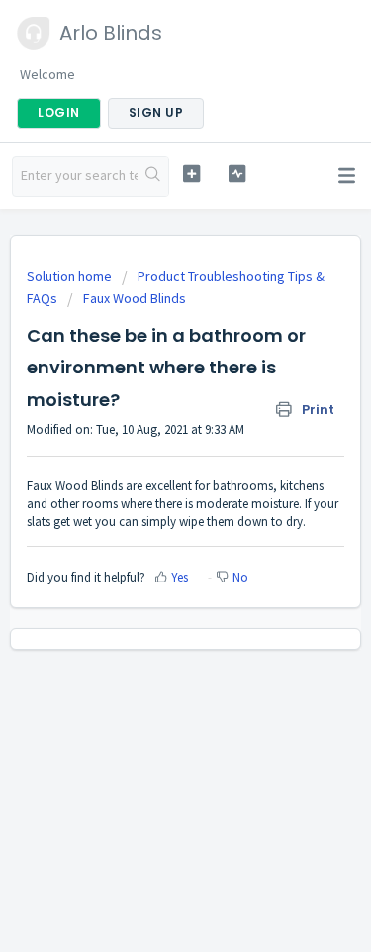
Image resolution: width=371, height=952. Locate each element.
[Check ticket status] (237, 173)
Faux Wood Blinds (134, 298)
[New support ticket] (191, 173)
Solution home (71, 276)
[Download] (149, 460)
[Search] (153, 176)
